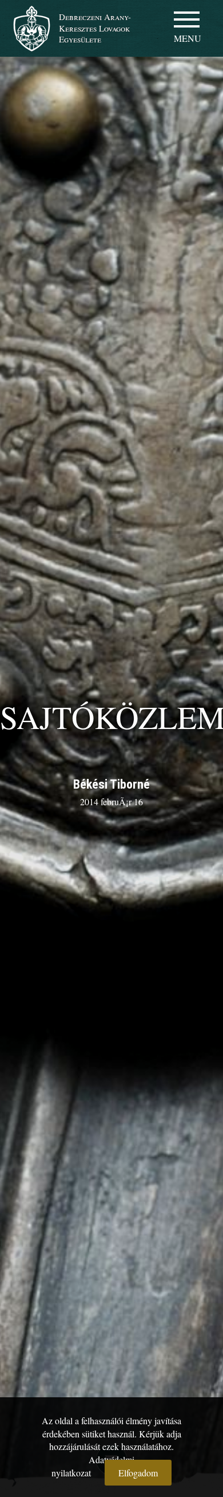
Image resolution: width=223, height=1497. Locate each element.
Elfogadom (138, 1473)
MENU (187, 38)
